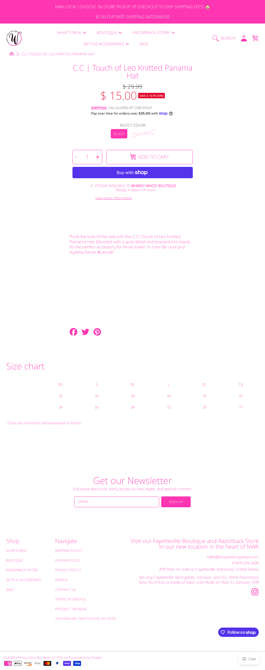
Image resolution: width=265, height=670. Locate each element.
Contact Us (65, 589)
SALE (10, 589)
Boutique (14, 560)
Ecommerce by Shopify (85, 657)
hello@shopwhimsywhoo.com (233, 556)
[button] (225, 38)
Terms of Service (70, 599)
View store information (113, 198)
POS (60, 657)
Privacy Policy (68, 570)
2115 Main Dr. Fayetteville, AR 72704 (85, 618)
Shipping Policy (68, 550)
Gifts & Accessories (23, 580)
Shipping (99, 108)
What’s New (16, 550)
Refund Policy (67, 560)
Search (61, 580)
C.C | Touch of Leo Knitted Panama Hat (58, 54)
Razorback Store (22, 570)
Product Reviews (70, 609)
